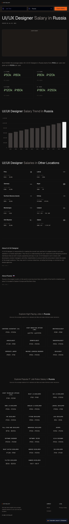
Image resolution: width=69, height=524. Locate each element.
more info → (5, 265)
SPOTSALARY (6, 2)
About (48, 507)
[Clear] (51, 8)
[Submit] (4, 8)
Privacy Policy (63, 507)
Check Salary (60, 8)
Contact (49, 511)
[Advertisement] (34, 44)
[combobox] (14, 9)
